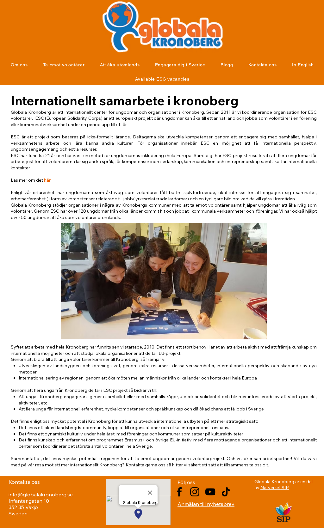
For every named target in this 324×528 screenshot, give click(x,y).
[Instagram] (195, 492)
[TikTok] (226, 492)
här (47, 180)
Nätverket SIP (274, 487)
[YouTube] (210, 492)
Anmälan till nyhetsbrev (206, 504)
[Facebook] (179, 492)
